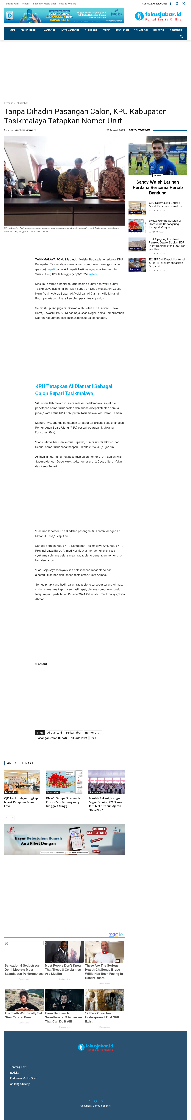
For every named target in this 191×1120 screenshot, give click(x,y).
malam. (93, 274)
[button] (181, 37)
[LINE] (92, 250)
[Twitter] (183, 3)
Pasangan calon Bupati (52, 738)
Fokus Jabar (22, 103)
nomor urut (93, 732)
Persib (158, 175)
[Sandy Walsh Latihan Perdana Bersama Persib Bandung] (158, 155)
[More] (101, 250)
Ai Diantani (54, 732)
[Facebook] (170, 3)
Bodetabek (95, 792)
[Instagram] (177, 3)
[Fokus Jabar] (158, 16)
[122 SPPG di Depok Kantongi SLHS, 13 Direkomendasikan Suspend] (137, 265)
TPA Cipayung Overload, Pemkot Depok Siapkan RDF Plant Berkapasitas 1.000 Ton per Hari (167, 244)
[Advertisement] (95, 70)
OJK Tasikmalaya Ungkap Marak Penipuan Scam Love (21, 802)
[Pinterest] (75, 250)
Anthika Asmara (25, 130)
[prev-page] (6, 818)
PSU (93, 738)
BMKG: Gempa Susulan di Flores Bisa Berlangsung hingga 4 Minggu (63, 802)
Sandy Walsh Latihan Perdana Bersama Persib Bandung (158, 188)
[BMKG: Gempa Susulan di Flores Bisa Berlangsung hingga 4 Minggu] (64, 782)
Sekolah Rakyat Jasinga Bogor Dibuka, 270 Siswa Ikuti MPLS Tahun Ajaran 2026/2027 (105, 804)
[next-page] (12, 818)
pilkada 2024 (79, 738)
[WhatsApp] (84, 250)
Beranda (8, 103)
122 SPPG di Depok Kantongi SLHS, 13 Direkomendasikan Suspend (167, 263)
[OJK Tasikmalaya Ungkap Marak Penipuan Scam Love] (22, 782)
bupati (51, 269)
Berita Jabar (74, 732)
